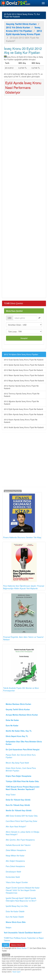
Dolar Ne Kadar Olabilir (15, 911)
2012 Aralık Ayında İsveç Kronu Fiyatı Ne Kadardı (24, 427)
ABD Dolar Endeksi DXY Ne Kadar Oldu (22, 815)
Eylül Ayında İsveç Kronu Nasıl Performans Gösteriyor (23, 87)
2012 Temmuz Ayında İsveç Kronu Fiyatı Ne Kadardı (21, 394)
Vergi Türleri (10, 794)
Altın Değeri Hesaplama (15, 861)
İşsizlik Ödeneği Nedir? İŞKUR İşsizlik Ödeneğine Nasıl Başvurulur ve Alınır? (21, 899)
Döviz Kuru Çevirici (14, 311)
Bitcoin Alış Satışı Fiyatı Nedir (17, 762)
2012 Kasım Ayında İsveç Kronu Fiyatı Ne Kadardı (20, 420)
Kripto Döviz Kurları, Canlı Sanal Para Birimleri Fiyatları (21, 769)
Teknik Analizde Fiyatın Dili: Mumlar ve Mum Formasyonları (21, 689)
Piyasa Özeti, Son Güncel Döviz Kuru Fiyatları (21, 756)
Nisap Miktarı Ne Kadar (15, 855)
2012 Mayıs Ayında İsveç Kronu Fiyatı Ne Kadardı (24, 380)
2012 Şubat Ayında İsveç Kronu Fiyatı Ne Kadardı (24, 365)
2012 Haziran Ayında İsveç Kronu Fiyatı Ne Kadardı (21, 387)
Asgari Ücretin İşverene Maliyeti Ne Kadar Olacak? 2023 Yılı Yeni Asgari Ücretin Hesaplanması (23, 890)
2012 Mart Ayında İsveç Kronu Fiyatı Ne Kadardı (23, 370)
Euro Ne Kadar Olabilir (15, 916)
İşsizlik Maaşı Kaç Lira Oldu (17, 906)
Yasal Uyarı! (16, 972)
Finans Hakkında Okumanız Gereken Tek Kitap (22, 537)
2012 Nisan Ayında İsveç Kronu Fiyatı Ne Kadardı (24, 375)
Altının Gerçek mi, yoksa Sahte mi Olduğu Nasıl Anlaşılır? (22, 833)
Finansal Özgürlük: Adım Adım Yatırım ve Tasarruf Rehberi (23, 638)
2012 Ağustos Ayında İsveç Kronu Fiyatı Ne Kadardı (21, 402)
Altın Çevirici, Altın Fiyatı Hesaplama (20, 839)
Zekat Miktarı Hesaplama (16, 850)
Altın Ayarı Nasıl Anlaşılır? (16, 826)
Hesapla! (24, 338)
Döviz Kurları (22, 948)
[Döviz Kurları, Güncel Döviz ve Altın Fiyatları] (15, 3)
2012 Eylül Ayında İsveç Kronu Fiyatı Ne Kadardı (23, 409)
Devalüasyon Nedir (13, 871)
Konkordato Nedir (13, 877)
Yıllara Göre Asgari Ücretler (17, 882)
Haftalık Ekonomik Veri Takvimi (18, 845)
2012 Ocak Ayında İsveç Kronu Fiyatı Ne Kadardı (23, 359)
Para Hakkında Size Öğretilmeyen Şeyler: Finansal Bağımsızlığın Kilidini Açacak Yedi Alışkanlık (23, 587)
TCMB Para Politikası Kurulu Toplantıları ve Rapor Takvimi (24, 939)
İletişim (8, 927)
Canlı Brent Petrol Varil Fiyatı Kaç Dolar (21, 821)
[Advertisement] (24, 198)
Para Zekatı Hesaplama (15, 866)
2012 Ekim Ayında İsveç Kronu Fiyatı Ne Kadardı (23, 414)
